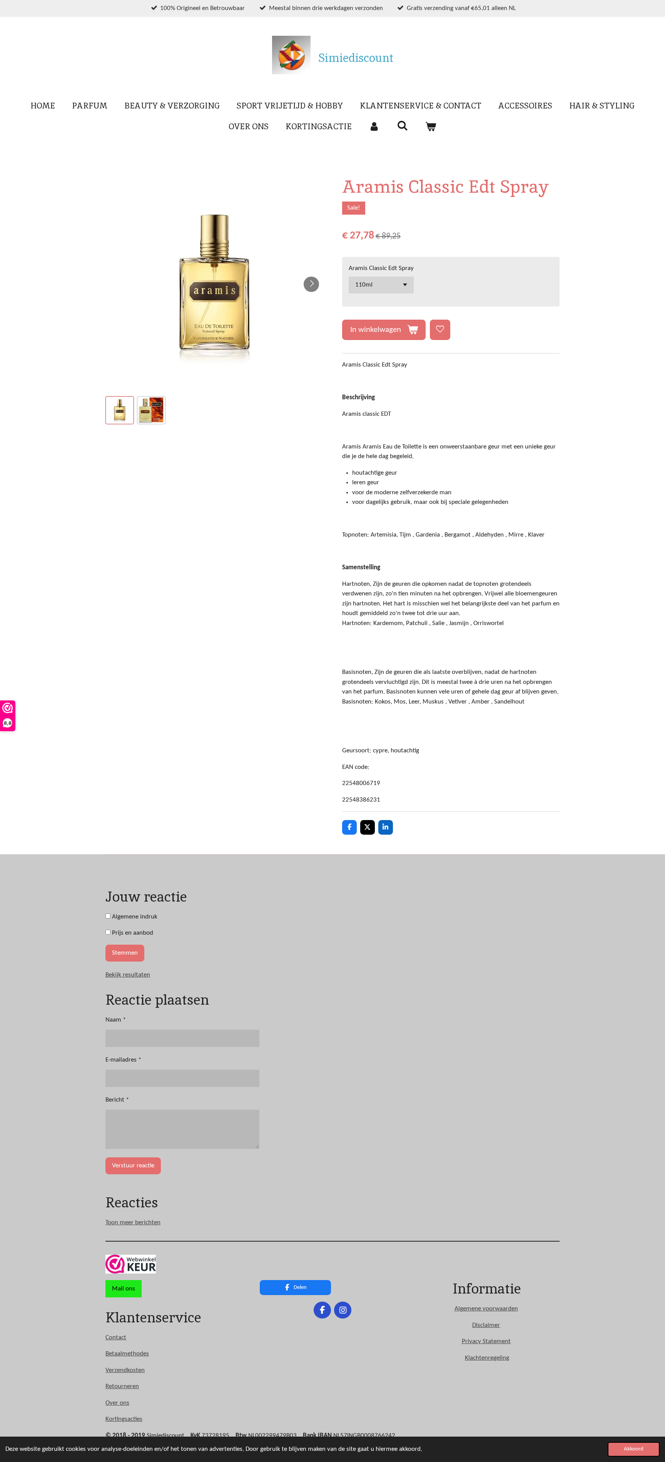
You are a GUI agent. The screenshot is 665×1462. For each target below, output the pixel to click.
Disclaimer (486, 1325)
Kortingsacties (123, 1419)
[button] (119, 410)
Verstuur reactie (133, 1165)
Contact (115, 1337)
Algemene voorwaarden (486, 1308)
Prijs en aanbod (131, 933)
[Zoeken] (402, 125)
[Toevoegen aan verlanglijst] (440, 330)
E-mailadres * (123, 1060)
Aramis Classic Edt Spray (381, 268)
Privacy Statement (486, 1341)
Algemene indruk (133, 917)
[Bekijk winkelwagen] (431, 126)
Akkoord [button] (633, 1449)
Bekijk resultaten (127, 975)
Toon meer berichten (132, 1222)
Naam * (115, 1020)
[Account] (374, 126)
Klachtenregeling (487, 1358)
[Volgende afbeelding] (311, 284)
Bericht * (117, 1100)
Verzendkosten (125, 1370)
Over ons (117, 1403)
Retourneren (122, 1386)
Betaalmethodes (127, 1353)
